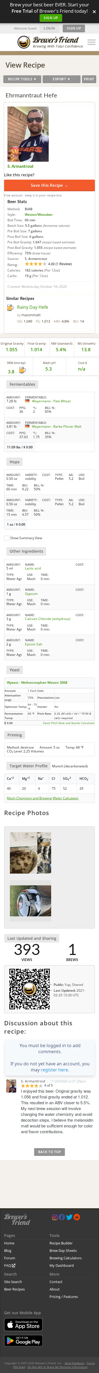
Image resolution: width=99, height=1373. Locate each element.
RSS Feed (19, 1367)
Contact (56, 1281)
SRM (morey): (16, 363)
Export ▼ (61, 79)
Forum (9, 1257)
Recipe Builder (61, 1243)
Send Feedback (74, 1363)
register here (54, 1070)
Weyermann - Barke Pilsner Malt (56, 426)
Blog (7, 1250)
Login (49, 28)
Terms (91, 1363)
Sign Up (51, 17)
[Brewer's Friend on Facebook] (62, 1218)
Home (9, 1243)
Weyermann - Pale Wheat (51, 401)
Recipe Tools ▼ (22, 79)
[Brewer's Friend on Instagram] (55, 1218)
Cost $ (82, 363)
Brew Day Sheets (63, 1250)
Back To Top (49, 1152)
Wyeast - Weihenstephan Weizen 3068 (37, 682)
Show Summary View (26, 538)
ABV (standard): (62, 343)
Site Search (13, 1281)
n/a (82, 369)
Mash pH (49, 363)
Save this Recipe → (49, 185)
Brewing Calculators (66, 1257)
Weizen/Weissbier (39, 214)
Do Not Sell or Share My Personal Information (57, 1367)
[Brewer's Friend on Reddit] (76, 1218)
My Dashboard (62, 1265)
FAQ (8, 1265)
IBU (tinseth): (87, 343)
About (55, 1289)
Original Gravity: (12, 343)
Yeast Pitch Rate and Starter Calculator (69, 723)
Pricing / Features (64, 1296)
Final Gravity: (37, 343)
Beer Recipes (14, 1289)
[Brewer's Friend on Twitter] (69, 1218)
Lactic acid (33, 568)
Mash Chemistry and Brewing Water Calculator (43, 798)
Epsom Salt (33, 644)
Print (89, 79)
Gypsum (31, 593)
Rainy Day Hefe (32, 307)
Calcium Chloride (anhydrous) (47, 618)
